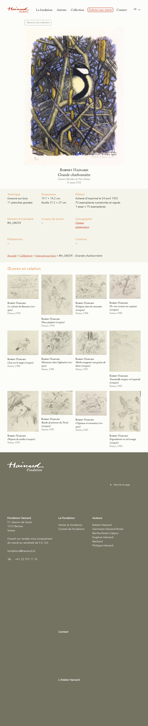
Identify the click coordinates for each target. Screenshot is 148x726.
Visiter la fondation (70, 525)
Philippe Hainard (102, 545)
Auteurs (62, 10)
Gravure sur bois (45, 256)
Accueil (11, 256)
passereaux (82, 227)
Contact (122, 10)
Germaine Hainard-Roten (108, 529)
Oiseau (79, 223)
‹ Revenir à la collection (38, 23)
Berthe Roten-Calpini (105, 533)
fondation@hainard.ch (21, 551)
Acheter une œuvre (100, 10)
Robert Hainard (102, 525)
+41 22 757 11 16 (22, 559)
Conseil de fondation (71, 529)
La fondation (44, 10)
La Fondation (66, 518)
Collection (77, 10)
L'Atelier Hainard (69, 680)
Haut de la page (121, 485)
